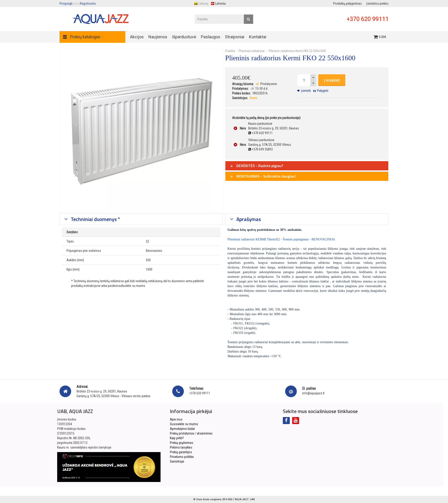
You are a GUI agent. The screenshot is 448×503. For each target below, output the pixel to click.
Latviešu (220, 3)
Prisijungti (66, 3)
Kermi (253, 98)
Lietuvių (203, 3)
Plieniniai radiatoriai (252, 51)
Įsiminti (306, 91)
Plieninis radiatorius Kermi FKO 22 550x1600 (297, 51)
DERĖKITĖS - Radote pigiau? (259, 165)
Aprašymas (248, 219)
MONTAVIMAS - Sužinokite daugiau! (265, 176)
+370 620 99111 (367, 19)
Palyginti (322, 91)
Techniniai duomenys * (95, 219)
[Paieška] (248, 19)
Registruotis (88, 3)
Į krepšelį (332, 80)
